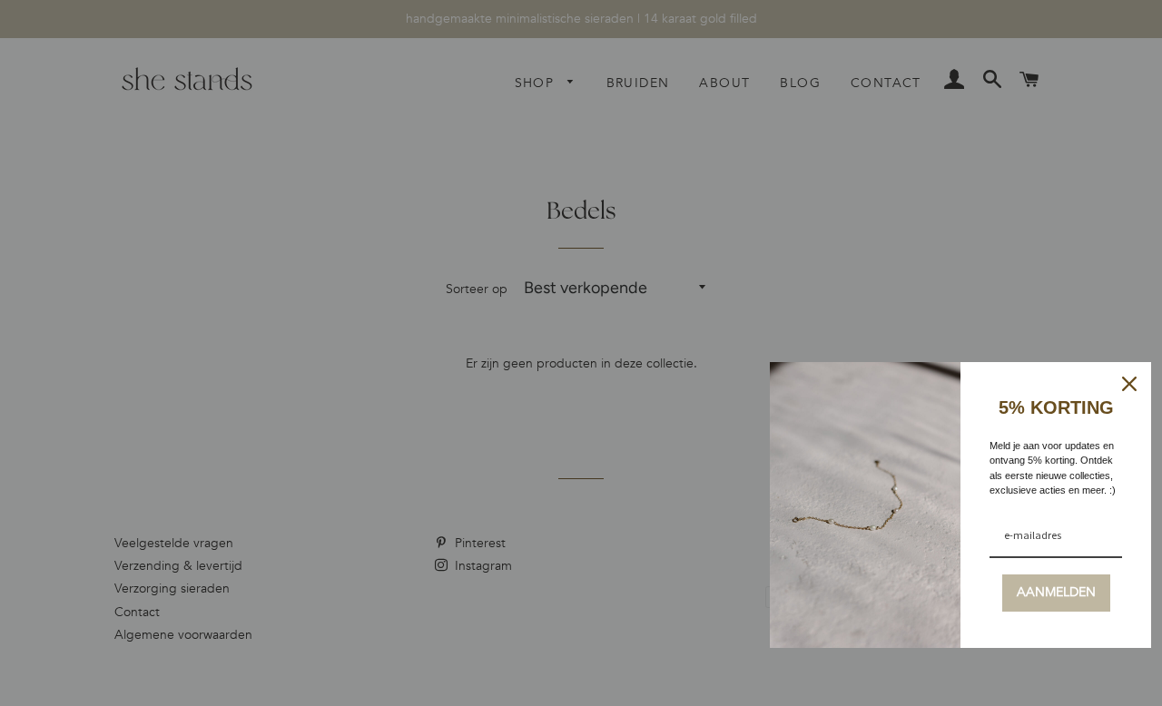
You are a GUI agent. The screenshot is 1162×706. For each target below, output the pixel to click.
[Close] (1129, 384)
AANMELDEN (1056, 592)
